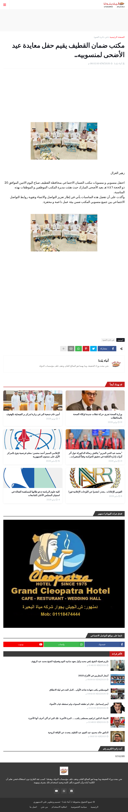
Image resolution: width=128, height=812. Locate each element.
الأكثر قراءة (117, 653)
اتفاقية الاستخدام (59, 806)
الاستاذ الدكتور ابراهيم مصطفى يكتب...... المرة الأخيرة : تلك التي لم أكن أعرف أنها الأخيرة (68, 718)
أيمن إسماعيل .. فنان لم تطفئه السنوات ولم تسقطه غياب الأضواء (79, 704)
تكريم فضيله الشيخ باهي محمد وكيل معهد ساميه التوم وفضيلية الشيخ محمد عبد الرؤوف (69, 661)
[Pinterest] (86, 348)
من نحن (44, 806)
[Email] (71, 348)
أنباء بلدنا (103, 360)
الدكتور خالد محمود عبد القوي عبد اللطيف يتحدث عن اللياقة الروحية (78, 732)
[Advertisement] (64, 20)
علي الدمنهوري (40, 801)
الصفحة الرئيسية (117, 37)
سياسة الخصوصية (79, 806)
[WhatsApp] (78, 348)
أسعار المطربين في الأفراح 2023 (93, 675)
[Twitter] (93, 348)
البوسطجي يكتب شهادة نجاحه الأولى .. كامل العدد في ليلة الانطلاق (78, 689)
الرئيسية (94, 806)
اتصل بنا (33, 806)
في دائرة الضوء (101, 37)
